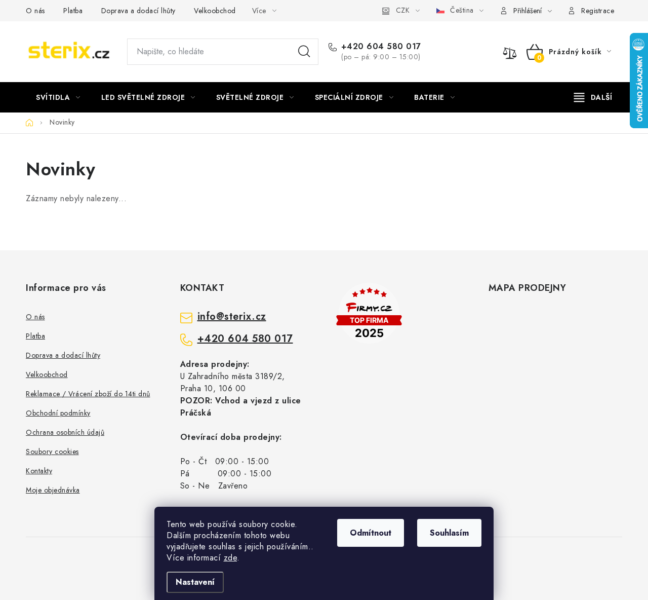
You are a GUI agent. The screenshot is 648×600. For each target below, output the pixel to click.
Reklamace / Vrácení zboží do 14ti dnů (88, 394)
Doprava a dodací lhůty (138, 11)
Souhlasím (449, 533)
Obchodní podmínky (58, 413)
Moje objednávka (53, 490)
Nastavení (195, 582)
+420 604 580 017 (381, 47)
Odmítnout (370, 533)
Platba (73, 11)
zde (230, 558)
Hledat (304, 52)
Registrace (597, 11)
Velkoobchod (215, 11)
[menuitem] (58, 97)
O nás (35, 11)
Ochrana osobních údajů (65, 432)
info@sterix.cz (231, 316)
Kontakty (39, 471)
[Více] (593, 97)
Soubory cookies (52, 451)
